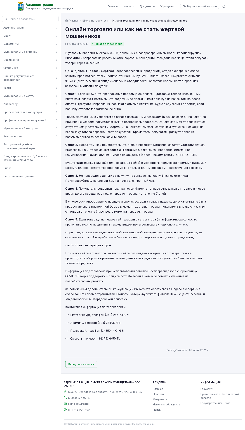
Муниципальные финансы (20, 51)
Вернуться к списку (81, 364)
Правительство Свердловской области (220, 396)
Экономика (10, 67)
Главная (113, 6)
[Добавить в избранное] (56, 146)
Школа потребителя (95, 20)
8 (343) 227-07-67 (79, 397)
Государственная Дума (215, 403)
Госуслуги (207, 388)
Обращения (167, 6)
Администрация (14, 27)
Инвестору (10, 103)
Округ (7, 35)
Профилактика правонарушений (24, 120)
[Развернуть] (57, 27)
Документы (147, 6)
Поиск (157, 409)
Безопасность (12, 136)
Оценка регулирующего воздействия (18, 77)
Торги (7, 87)
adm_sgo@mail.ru (78, 403)
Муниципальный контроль (20, 128)
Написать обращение (166, 404)
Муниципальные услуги (18, 95)
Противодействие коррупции (22, 112)
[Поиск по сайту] (224, 6)
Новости (129, 6)
